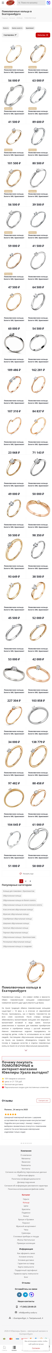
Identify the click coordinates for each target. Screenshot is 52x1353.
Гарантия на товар (26, 1263)
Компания (26, 1150)
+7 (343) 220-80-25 (28, 1306)
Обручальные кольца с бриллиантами (19, 937)
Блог (26, 1277)
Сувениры (26, 1233)
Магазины (26, 1158)
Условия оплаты (26, 1256)
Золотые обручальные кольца (15, 928)
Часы (26, 1229)
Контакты (26, 1168)
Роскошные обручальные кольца (17, 942)
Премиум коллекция (26, 1243)
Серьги (26, 1199)
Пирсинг (26, 1223)
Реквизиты (26, 1165)
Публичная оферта (26, 1175)
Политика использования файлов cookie (26, 1189)
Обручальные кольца (12, 896)
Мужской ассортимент (26, 1226)
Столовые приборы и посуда (26, 1236)
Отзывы (26, 1282)
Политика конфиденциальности (26, 1179)
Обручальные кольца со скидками (17, 946)
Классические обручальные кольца (18, 909)
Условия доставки (26, 1260)
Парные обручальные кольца (15, 932)
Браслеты (26, 1209)
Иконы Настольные (26, 1240)
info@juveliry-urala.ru (28, 1312)
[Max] (48, 2)
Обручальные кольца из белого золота (19, 900)
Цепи (26, 1206)
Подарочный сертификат (26, 1270)
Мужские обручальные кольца (16, 914)
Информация (26, 1249)
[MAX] (31, 1294)
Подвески (26, 1212)
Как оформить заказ (26, 1253)
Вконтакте (19, 1294)
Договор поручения (26, 1182)
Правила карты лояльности (26, 1273)
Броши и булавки (26, 1219)
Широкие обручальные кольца (16, 923)
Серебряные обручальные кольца (17, 919)
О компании (26, 1155)
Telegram (25, 1294)
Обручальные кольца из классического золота (22, 905)
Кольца (26, 1202)
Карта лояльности (26, 1267)
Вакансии (26, 1162)
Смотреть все (43, 1101)
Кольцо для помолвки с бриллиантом (18, 891)
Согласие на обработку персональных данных (26, 1172)
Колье (26, 1216)
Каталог (26, 1194)
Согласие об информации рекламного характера (26, 1185)
